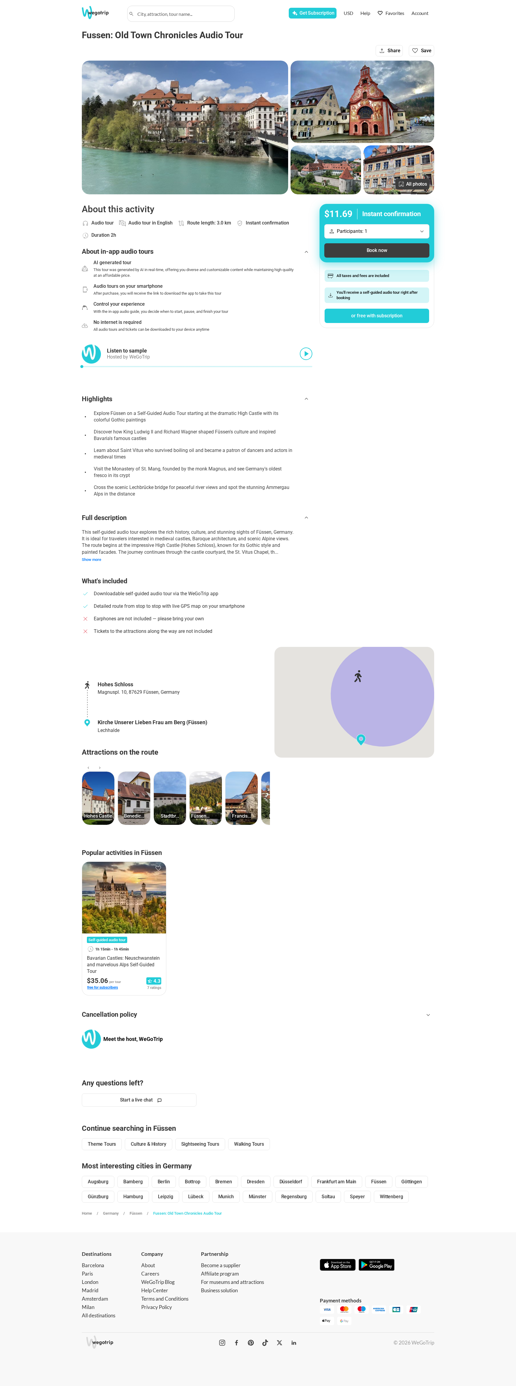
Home (87, 1213)
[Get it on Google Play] (376, 1265)
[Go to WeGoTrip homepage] (100, 12)
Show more (91, 559)
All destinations (98, 1315)
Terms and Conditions (164, 1299)
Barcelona (93, 1265)
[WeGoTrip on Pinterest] (251, 1342)
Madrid (90, 1290)
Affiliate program (220, 1273)
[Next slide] (99, 767)
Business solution (219, 1290)
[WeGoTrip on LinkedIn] (294, 1342)
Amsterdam (95, 1299)
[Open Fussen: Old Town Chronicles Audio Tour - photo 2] (362, 102)
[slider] (81, 366)
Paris (87, 1273)
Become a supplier (221, 1265)
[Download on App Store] (338, 1265)
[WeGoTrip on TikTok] (265, 1342)
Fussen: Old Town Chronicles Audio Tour (187, 1213)
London (90, 1282)
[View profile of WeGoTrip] (91, 1039)
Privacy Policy (156, 1307)
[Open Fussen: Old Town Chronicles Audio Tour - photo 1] (185, 127)
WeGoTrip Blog (158, 1282)
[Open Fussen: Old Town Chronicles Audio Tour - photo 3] (326, 169)
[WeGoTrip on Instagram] (222, 1342)
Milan (88, 1307)
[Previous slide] (87, 767)
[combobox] (183, 13)
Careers (150, 1273)
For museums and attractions (232, 1282)
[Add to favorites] (158, 868)
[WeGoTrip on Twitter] (279, 1342)
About (148, 1265)
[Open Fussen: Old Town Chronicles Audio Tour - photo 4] (398, 169)
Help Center (154, 1290)
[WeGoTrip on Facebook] (236, 1342)
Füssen (136, 1213)
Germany (111, 1213)
